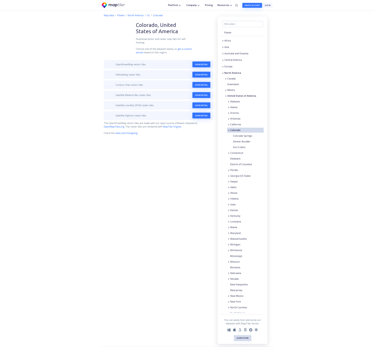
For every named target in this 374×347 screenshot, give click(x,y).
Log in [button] (267, 5)
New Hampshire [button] (239, 284)
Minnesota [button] (236, 250)
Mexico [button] (231, 90)
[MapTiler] (114, 5)
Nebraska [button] (235, 273)
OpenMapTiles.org (114, 126)
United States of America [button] (241, 95)
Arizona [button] (234, 112)
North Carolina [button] (238, 307)
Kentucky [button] (235, 215)
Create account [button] (252, 5)
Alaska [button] (233, 107)
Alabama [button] (235, 101)
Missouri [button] (235, 261)
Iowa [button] (233, 204)
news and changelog (126, 133)
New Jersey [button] (236, 290)
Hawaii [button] (234, 181)
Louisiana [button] (235, 221)
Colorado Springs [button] (242, 135)
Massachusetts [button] (238, 238)
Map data (109, 15)
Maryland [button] (235, 233)
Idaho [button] (233, 187)
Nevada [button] (234, 278)
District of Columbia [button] (241, 164)
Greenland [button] (233, 84)
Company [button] (191, 5)
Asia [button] (226, 47)
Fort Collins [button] (239, 147)
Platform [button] (173, 5)
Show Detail (201, 64)
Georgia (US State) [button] (240, 175)
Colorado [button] (235, 130)
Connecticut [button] (236, 153)
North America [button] (232, 72)
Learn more (243, 338)
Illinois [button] (233, 193)
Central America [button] (233, 59)
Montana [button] (235, 267)
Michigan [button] (235, 244)
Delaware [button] (235, 158)
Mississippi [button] (236, 256)
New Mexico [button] (237, 295)
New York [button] (235, 301)
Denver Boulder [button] (241, 141)
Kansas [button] (234, 210)
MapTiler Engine (172, 126)
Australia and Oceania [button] (236, 53)
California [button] (235, 124)
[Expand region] (222, 40)
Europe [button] (228, 66)
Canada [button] (231, 78)
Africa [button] (227, 40)
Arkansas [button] (235, 118)
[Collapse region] (222, 73)
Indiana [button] (234, 198)
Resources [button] (223, 5)
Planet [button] (227, 32)
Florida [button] (234, 170)
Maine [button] (233, 227)
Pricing (209, 5)
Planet (120, 15)
